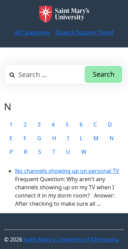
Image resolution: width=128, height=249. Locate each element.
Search (103, 74)
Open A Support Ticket (84, 32)
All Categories (32, 32)
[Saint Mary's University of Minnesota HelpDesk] (64, 14)
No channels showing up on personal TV (67, 171)
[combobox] (64, 74)
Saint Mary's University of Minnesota (71, 239)
